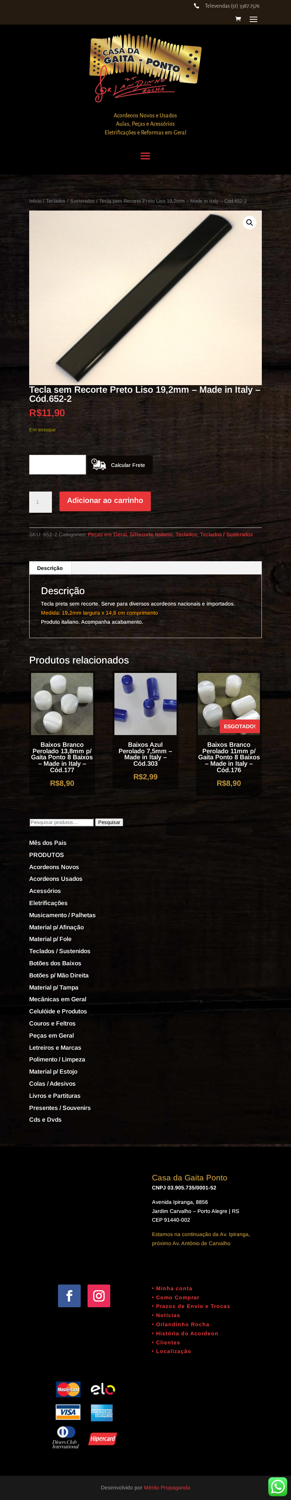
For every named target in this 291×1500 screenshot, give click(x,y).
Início (35, 201)
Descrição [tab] (50, 568)
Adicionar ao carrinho (105, 500)
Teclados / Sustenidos (70, 201)
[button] (250, 222)
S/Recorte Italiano (151, 534)
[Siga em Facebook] (69, 1296)
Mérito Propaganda (167, 1487)
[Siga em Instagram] (99, 1296)
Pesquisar (109, 822)
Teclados (186, 534)
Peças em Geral (107, 534)
